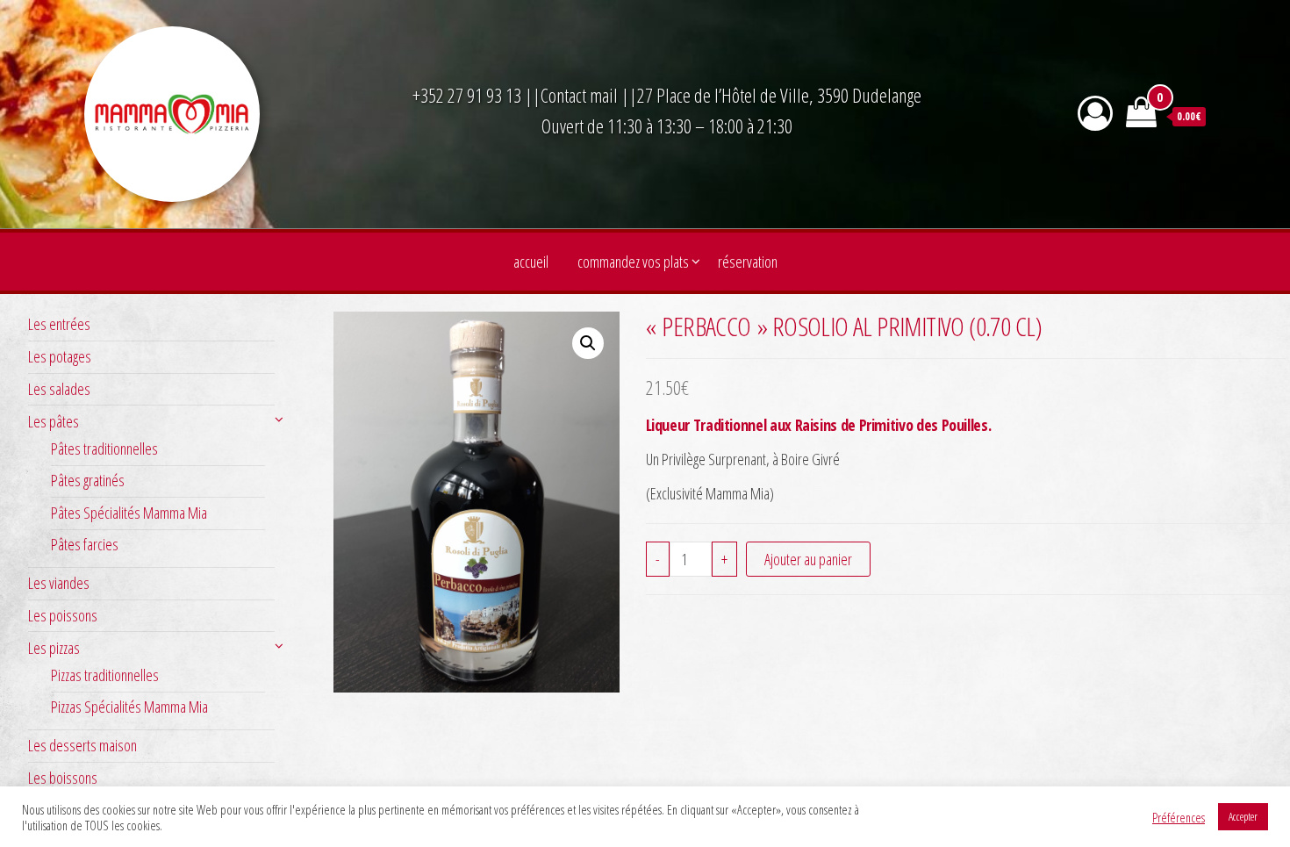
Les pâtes (53, 421)
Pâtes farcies (84, 544)
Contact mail (579, 95)
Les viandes (59, 582)
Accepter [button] (1243, 816)
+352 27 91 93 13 (468, 95)
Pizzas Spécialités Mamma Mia (129, 706)
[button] (588, 343)
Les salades (59, 388)
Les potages (59, 356)
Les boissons (62, 777)
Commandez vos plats (633, 261)
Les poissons (62, 615)
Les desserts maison (82, 745)
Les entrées (59, 323)
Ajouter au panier (808, 559)
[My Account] (1095, 112)
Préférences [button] (1178, 817)
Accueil (530, 261)
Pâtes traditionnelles (104, 448)
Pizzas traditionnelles (105, 674)
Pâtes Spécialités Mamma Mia (129, 512)
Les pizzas (54, 647)
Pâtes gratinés (88, 480)
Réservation (748, 261)
